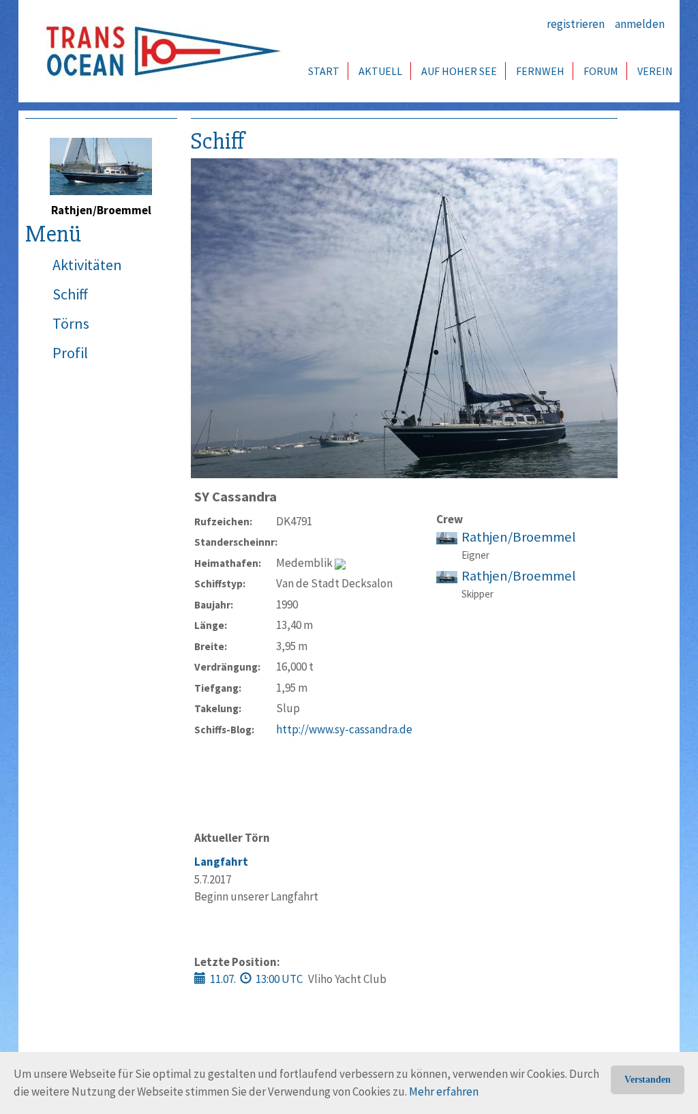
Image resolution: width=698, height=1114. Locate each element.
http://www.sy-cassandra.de (344, 729)
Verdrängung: (227, 666)
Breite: (210, 646)
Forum (600, 71)
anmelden (640, 23)
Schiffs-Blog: (224, 729)
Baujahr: (213, 604)
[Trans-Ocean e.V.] (158, 51)
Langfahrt (221, 861)
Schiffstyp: (219, 583)
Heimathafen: (227, 563)
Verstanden (647, 1079)
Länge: (210, 625)
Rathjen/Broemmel (518, 537)
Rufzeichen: (223, 521)
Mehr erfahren (444, 1091)
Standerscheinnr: (235, 542)
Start (323, 71)
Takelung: (217, 708)
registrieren (576, 23)
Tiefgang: (217, 687)
